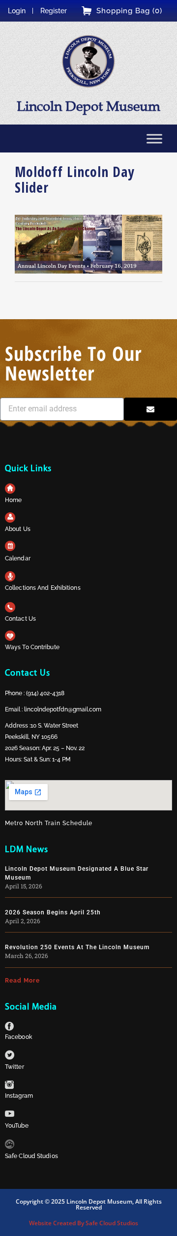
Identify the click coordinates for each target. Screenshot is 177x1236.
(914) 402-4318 (45, 693)
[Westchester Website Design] (9, 1146)
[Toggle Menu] (154, 138)
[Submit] (150, 409)
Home (13, 500)
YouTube (17, 1125)
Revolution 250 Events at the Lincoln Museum (77, 947)
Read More (22, 980)
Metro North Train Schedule (48, 823)
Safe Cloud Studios (31, 1156)
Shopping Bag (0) (129, 10)
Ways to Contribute (32, 647)
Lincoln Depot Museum (88, 106)
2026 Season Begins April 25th (53, 912)
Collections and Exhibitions (43, 587)
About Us (17, 529)
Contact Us (20, 618)
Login (17, 11)
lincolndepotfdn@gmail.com (62, 709)
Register (53, 11)
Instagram (19, 1095)
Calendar (17, 558)
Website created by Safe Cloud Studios (83, 1223)
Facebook (18, 1037)
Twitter (14, 1066)
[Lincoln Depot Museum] (88, 61)
